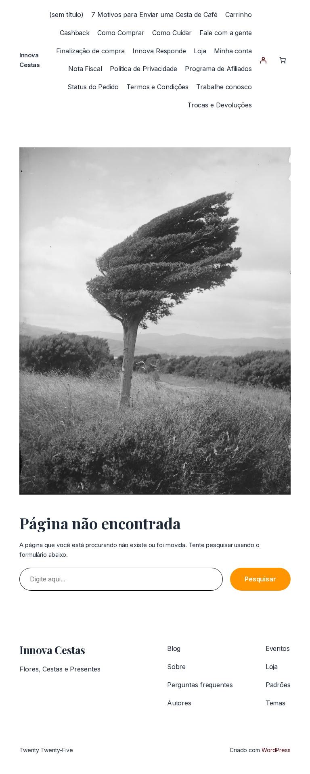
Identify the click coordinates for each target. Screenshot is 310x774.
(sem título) (66, 14)
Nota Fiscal (85, 69)
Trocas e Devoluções (219, 105)
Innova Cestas (52, 650)
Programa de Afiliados (218, 69)
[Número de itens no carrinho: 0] (282, 60)
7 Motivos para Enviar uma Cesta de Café (154, 14)
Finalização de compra (90, 51)
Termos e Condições (157, 87)
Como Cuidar (172, 33)
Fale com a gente (225, 33)
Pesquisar (260, 579)
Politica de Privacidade (143, 69)
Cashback (75, 33)
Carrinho (238, 14)
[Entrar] (263, 60)
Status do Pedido (92, 87)
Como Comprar (121, 33)
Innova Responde (159, 51)
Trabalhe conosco (223, 87)
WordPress (276, 750)
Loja (200, 51)
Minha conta (233, 51)
